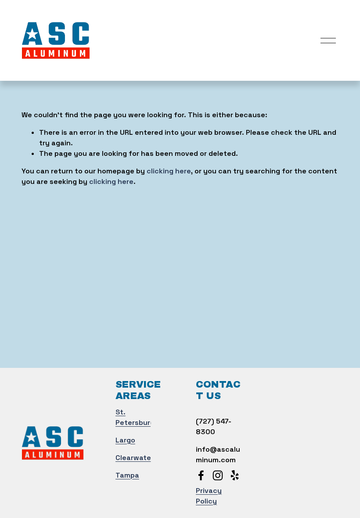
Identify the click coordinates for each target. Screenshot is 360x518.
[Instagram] (217, 475)
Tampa (127, 475)
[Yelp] (234, 475)
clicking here (169, 171)
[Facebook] (201, 475)
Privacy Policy (209, 496)
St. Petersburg (135, 417)
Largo (125, 440)
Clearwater (134, 457)
